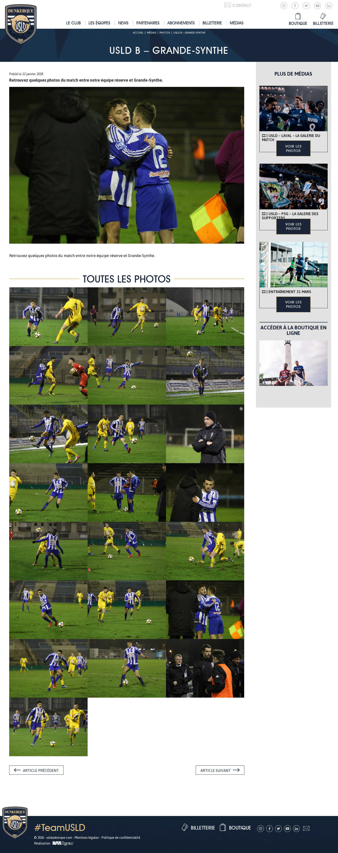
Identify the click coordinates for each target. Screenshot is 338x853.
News (123, 22)
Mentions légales (86, 837)
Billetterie (212, 22)
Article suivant (216, 770)
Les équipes (99, 22)
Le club (73, 22)
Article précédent (41, 770)
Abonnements (181, 22)
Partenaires (148, 22)
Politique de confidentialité (120, 837)
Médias (236, 22)
